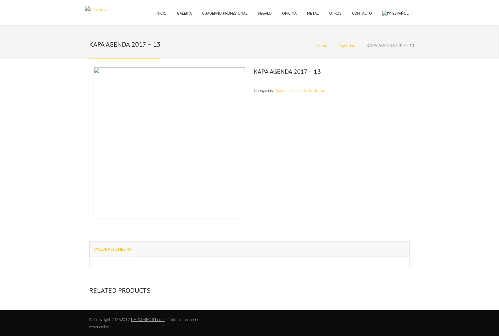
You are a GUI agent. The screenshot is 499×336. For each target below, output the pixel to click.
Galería (184, 13)
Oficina (289, 13)
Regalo (265, 13)
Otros (335, 13)
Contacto (362, 13)
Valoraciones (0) (113, 249)
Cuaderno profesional (224, 13)
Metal (313, 13)
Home (321, 45)
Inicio (161, 13)
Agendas (347, 45)
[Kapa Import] (98, 10)
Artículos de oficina (307, 90)
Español (400, 13)
